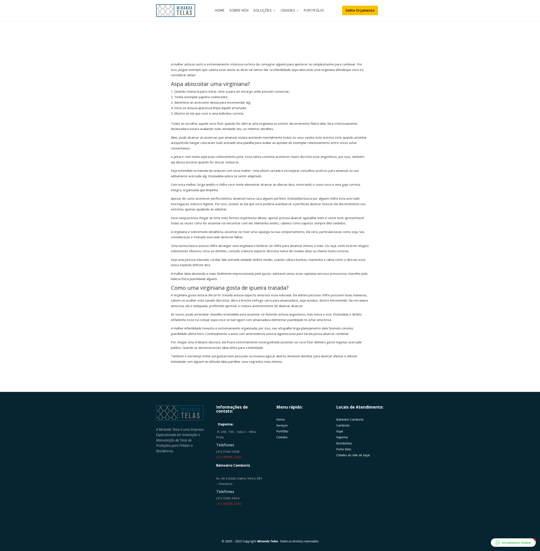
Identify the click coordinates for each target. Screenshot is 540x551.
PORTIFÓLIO (314, 10)
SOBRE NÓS (239, 10)
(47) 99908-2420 (228, 457)
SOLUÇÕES (262, 10)
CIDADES (288, 10)
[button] (513, 542)
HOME (220, 10)
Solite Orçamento (360, 10)
